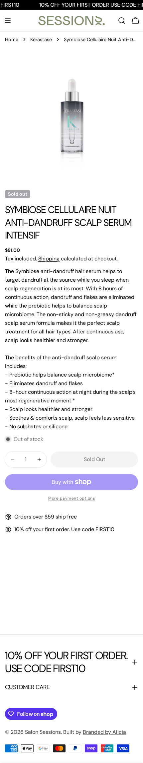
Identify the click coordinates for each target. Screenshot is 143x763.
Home (11, 39)
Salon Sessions (43, 731)
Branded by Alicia (104, 731)
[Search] (121, 20)
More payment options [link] (71, 498)
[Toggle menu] (7, 20)
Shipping (49, 258)
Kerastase (41, 39)
